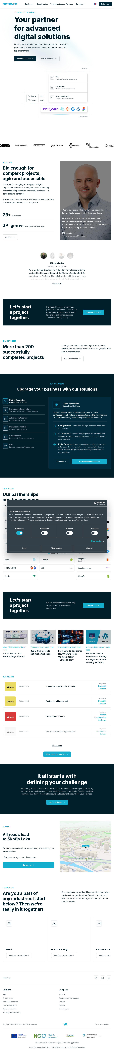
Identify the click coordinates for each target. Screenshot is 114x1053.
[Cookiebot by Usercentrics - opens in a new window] (95, 503)
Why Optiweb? (9, 341)
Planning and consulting (11, 1012)
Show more (57, 283)
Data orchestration (10, 1005)
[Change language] (95, 4)
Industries (8, 887)
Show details (96, 541)
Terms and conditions (102, 1024)
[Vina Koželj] (70, 255)
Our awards (8, 676)
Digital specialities (9, 1009)
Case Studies (42, 4)
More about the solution (88, 461)
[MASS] (52, 255)
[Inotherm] (61, 255)
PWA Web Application (71, 1043)
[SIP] (43, 255)
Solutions (28, 4)
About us (7, 162)
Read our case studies (18, 955)
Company (79, 4)
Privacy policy (64, 1009)
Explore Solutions (24, 58)
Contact (6, 826)
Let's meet (105, 4)
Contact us (27, 865)
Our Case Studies (71, 359)
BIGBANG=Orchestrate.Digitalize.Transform (68, 1047)
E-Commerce (8, 998)
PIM (4, 994)
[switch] (44, 533)
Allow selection (57, 548)
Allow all (89, 548)
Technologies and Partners (61, 4)
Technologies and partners (69, 998)
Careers (62, 1005)
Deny (24, 548)
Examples (60, 461)
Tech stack (8, 488)
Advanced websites (10, 1002)
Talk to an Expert (47, 58)
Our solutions (57, 383)
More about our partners (55, 754)
